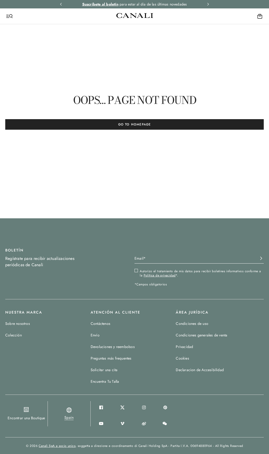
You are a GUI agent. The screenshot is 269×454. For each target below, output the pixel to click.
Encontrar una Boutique (26, 418)
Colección (13, 335)
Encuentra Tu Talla (105, 381)
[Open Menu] (9, 16)
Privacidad (184, 346)
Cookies (182, 358)
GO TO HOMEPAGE (134, 124)
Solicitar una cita (104, 369)
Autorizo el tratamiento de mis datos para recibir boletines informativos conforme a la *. (200, 273)
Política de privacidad (160, 275)
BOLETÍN (14, 250)
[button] (69, 417)
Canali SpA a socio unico (57, 445)
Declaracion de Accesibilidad (200, 369)
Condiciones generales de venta (201, 335)
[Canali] (134, 16)
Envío (95, 335)
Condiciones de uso (192, 323)
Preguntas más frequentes (111, 358)
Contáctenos (100, 323)
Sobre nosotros (17, 323)
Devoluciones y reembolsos (113, 346)
